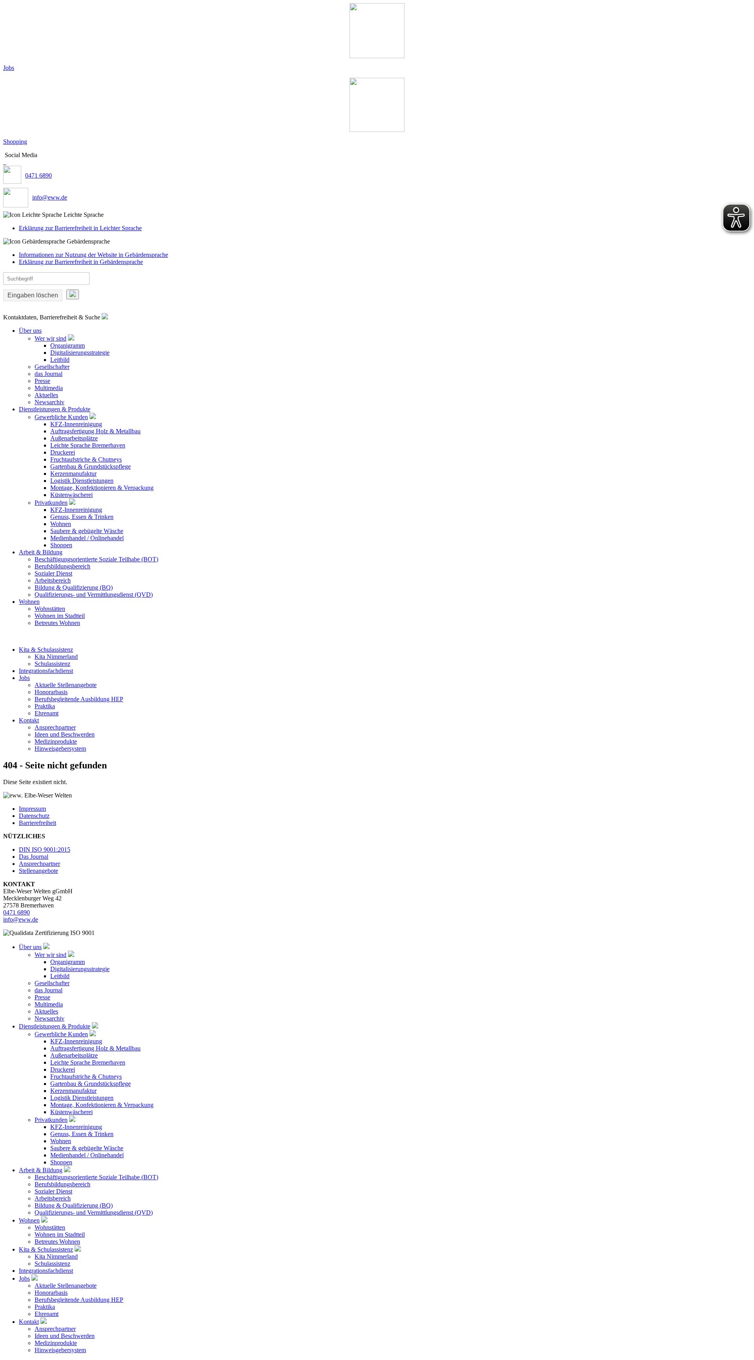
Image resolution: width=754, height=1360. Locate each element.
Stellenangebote (38, 870)
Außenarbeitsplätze (74, 438)
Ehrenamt (47, 713)
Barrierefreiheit (37, 822)
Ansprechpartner (55, 727)
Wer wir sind (50, 338)
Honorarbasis (51, 692)
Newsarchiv (49, 402)
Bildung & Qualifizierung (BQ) (74, 587)
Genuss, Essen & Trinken (81, 516)
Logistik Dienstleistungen (81, 480)
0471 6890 (38, 175)
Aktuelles (46, 395)
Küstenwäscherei (71, 494)
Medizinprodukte (56, 741)
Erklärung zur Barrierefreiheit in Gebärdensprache (81, 261)
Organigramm (67, 345)
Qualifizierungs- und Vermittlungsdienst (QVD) (94, 594)
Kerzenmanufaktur (73, 473)
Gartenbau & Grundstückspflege (90, 466)
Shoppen (61, 545)
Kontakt (29, 720)
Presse (42, 381)
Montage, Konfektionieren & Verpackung (102, 487)
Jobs (8, 67)
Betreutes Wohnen (57, 623)
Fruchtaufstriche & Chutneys (86, 459)
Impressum (32, 808)
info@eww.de (49, 197)
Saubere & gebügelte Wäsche (86, 531)
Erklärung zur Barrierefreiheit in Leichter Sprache (80, 228)
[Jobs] (377, 30)
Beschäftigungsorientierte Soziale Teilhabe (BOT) (96, 559)
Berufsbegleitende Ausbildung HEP (79, 699)
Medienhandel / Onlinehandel (87, 538)
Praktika (45, 706)
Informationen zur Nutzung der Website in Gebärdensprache (93, 254)
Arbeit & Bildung (40, 552)
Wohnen (60, 524)
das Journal (48, 373)
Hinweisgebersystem (60, 748)
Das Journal (33, 856)
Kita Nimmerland (56, 656)
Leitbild (60, 359)
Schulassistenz (52, 663)
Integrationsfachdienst (46, 670)
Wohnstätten (50, 608)
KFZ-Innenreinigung (76, 424)
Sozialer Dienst (53, 573)
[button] (377, 214)
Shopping (15, 141)
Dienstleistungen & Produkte (54, 409)
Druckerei (62, 452)
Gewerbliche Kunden (61, 417)
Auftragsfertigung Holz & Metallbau (95, 431)
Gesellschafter (52, 366)
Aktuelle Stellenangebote (66, 685)
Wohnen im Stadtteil (60, 615)
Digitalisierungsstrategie (80, 352)
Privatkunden (51, 502)
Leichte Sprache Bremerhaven (87, 445)
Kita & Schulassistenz (46, 649)
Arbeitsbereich (53, 580)
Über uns (30, 330)
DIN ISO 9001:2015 (44, 849)
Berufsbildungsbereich (62, 566)
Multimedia (49, 388)
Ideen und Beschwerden (65, 734)
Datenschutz (34, 815)
